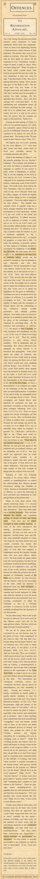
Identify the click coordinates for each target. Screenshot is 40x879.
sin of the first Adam (18, 383)
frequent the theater (12, 515)
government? (27, 836)
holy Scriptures (27, 586)
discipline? (8, 839)
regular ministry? (10, 836)
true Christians (27, 329)
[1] (7, 254)
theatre (33, 249)
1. (4, 858)
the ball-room (9, 251)
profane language (16, 512)
